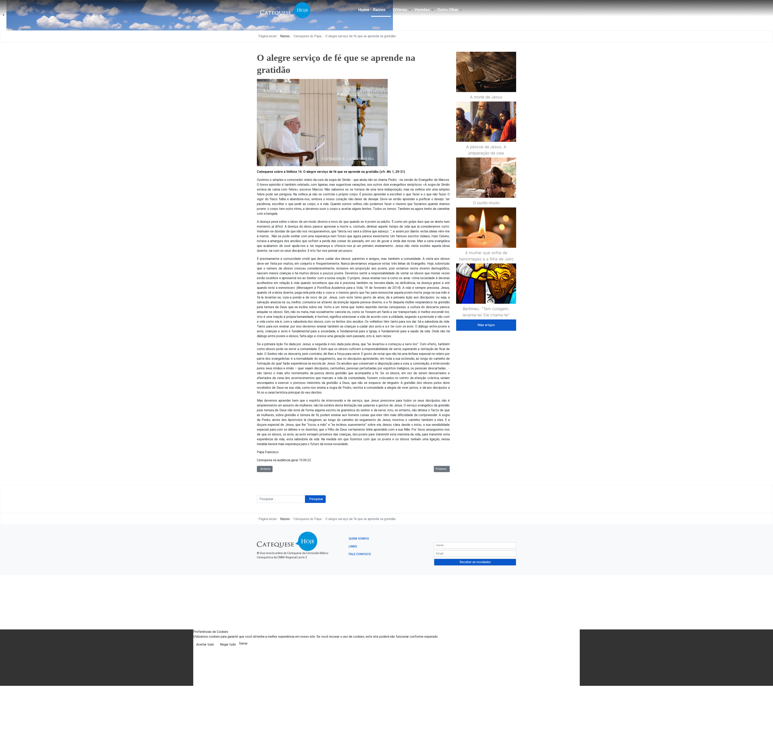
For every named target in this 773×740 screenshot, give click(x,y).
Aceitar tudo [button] (205, 644)
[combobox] (281, 499)
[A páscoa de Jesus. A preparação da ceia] (486, 131)
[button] (381, 10)
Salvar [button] (243, 643)
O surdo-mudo (486, 202)
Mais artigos (486, 325)
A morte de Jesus (486, 97)
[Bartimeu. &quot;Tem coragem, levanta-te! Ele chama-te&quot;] (486, 293)
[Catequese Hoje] (285, 10)
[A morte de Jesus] (486, 81)
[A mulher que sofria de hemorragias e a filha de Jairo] (486, 237)
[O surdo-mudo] (486, 187)
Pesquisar (316, 499)
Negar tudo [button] (228, 644)
